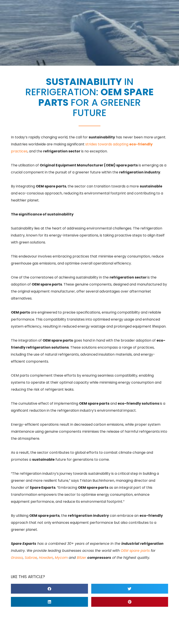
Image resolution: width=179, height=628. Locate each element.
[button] (49, 589)
